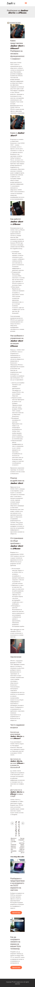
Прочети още (16, 912)
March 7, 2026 (18, 920)
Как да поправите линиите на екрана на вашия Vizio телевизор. (15, 943)
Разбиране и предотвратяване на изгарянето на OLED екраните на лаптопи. (17, 884)
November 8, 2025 (19, 862)
